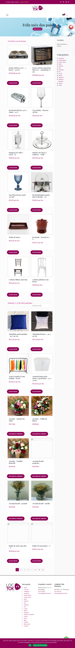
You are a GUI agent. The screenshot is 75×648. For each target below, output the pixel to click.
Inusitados (61, 70)
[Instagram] (66, 2)
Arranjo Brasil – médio (41, 503)
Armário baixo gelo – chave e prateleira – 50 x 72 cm (41, 378)
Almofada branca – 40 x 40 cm (41, 335)
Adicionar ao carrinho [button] (16, 434)
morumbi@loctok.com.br (44, 593)
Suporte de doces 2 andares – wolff (39, 154)
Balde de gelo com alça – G (18, 547)
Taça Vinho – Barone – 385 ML (41, 111)
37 (35, 569)
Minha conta (27, 624)
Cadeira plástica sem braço (40, 281)
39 (42, 569)
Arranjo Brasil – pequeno (38, 462)
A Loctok (26, 589)
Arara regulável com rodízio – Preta (17, 377)
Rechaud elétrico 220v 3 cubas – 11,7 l (18, 111)
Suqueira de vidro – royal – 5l (16, 154)
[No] (73, 643)
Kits (59, 72)
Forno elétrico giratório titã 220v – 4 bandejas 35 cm (41, 70)
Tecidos (60, 83)
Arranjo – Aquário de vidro (17, 420)
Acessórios (61, 58)
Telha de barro (14, 237)
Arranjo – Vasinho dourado (16, 462)
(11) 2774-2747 (25, 2)
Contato (26, 622)
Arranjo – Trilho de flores (39, 420)
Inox (60, 68)
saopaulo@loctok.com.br (60, 593)
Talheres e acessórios (29, 614)
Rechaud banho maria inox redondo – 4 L (41, 196)
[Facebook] (61, 2)
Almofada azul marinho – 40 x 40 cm (18, 335)
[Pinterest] (64, 2)
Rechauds (61, 77)
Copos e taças (62, 62)
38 (39, 569)
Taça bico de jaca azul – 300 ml (18, 196)
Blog (25, 620)
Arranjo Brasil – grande (18, 503)
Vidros (60, 85)
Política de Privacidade (40, 645)
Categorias (26, 591)
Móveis (60, 75)
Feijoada (61, 66)
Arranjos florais (62, 60)
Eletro (60, 64)
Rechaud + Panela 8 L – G (41, 238)
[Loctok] (37, 8)
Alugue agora (13, 83)
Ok (30, 645)
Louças (60, 73)
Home (25, 587)
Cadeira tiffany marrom (18, 280)
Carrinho (26, 626)
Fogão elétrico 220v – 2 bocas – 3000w (17, 69)
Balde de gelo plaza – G (41, 546)
